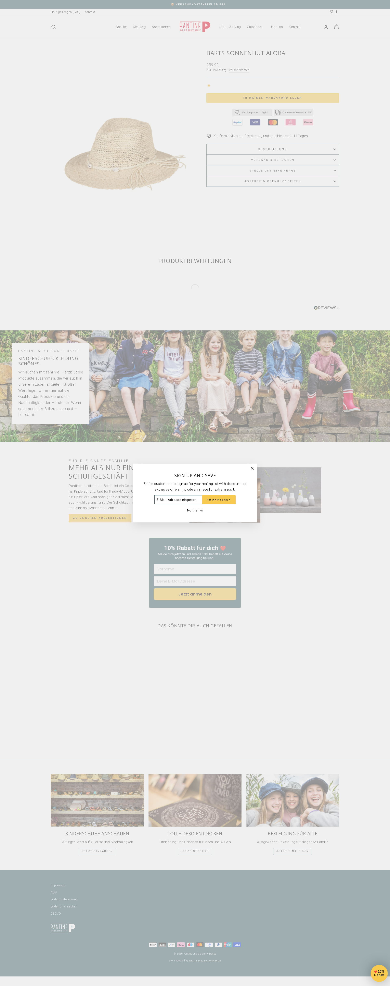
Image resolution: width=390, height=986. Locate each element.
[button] (379, 973)
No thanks (195, 510)
